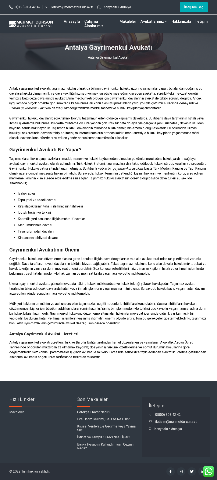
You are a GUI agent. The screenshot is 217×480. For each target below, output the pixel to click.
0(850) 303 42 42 (27, 7)
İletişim (201, 21)
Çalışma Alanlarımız (93, 23)
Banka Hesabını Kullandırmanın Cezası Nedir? (105, 446)
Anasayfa (72, 21)
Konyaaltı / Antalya (117, 7)
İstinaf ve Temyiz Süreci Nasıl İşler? (103, 437)
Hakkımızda (181, 21)
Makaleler (128, 21)
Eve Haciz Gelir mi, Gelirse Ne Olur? (103, 419)
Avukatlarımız (152, 21)
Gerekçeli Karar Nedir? (93, 412)
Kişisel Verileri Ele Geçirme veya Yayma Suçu (106, 428)
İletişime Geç (193, 7)
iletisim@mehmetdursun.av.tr (71, 7)
